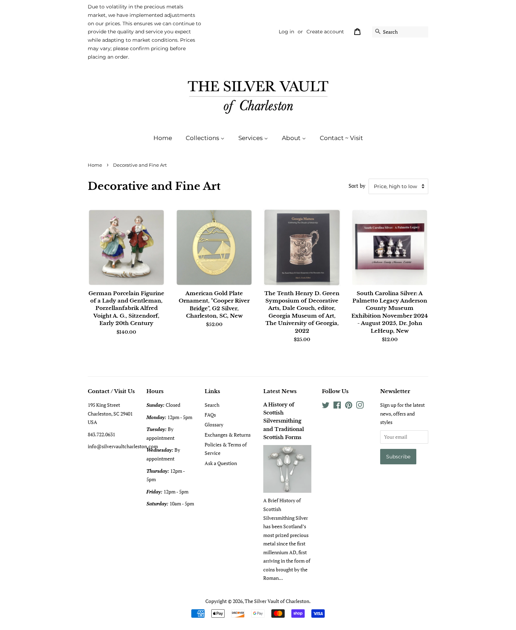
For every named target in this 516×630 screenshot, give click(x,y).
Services (251, 137)
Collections (203, 137)
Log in (286, 31)
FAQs (210, 414)
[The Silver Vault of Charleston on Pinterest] (348, 406)
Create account (325, 31)
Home (162, 137)
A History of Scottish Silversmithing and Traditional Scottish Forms (283, 421)
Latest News (280, 391)
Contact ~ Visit (341, 137)
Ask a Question (221, 463)
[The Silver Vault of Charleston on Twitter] (326, 406)
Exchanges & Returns (228, 434)
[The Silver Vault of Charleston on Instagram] (360, 406)
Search (212, 405)
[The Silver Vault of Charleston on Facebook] (337, 406)
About (292, 137)
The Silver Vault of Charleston (277, 601)
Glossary (214, 424)
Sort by (357, 185)
